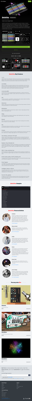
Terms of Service (20, 378)
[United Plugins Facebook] (25, 398)
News (17, 385)
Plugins (3, 384)
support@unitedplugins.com (6, 398)
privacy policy (10, 377)
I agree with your (7, 377)
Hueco (13, 247)
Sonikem (13, 213)
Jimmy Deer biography (15, 264)
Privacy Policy (15, 378)
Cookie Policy (3, 394)
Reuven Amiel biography (15, 231)
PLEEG (13, 236)
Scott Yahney (14, 269)
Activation (18, 387)
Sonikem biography (14, 223)
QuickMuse (4, 358)
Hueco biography (14, 256)
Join (29, 375)
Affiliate (3, 388)
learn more (28, 308)
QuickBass (4, 332)
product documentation (16, 53)
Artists (3, 386)
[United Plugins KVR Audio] (29, 398)
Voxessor (4, 305)
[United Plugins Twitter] (27, 398)
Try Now (16, 49)
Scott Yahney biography (15, 277)
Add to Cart (16, 46)
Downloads (3, 387)
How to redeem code (20, 386)
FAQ (17, 388)
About (17, 384)
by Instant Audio (5, 18)
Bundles (3, 385)
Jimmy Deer (14, 259)
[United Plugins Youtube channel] (23, 398)
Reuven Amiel (14, 226)
